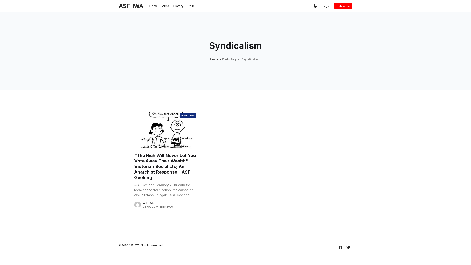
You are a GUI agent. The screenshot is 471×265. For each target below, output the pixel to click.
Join (191, 6)
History (178, 6)
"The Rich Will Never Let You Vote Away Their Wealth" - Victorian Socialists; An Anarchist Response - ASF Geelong (165, 166)
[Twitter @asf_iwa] (348, 247)
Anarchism (188, 115)
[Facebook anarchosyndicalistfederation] (340, 247)
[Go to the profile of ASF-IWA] (137, 205)
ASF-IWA (148, 202)
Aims (165, 6)
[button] (315, 6)
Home (153, 6)
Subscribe (343, 6)
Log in (326, 6)
